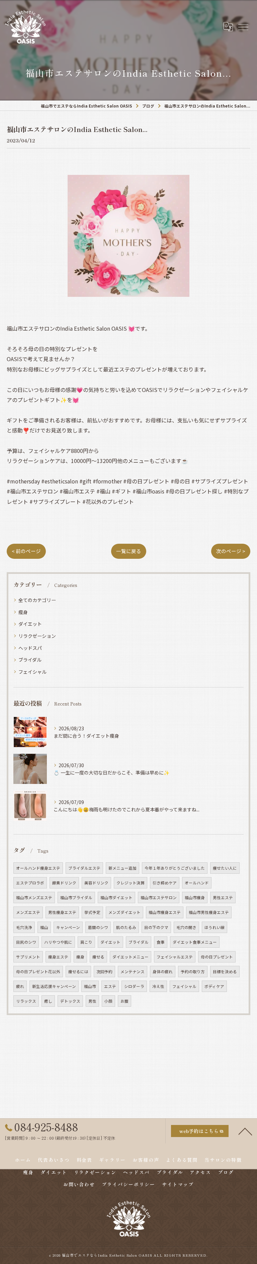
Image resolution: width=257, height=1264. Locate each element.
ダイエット (30, 623)
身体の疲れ (163, 971)
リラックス (26, 1001)
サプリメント (28, 956)
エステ (110, 986)
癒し (48, 1001)
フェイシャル (32, 671)
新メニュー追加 (122, 868)
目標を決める (225, 971)
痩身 (80, 956)
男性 (92, 1001)
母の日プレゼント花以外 (38, 971)
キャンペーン (68, 927)
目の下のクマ (156, 927)
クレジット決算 (130, 882)
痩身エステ (58, 956)
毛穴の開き (186, 927)
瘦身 (23, 612)
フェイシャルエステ (175, 956)
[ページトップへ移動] (245, 1131)
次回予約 (104, 971)
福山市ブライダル (76, 897)
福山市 (90, 986)
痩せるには (78, 971)
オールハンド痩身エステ (38, 868)
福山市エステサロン (159, 897)
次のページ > (230, 550)
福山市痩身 (195, 897)
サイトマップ (178, 1184)
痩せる (98, 956)
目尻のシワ (26, 942)
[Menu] (243, 26)
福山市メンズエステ (34, 897)
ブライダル (29, 659)
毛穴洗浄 (24, 927)
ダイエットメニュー (130, 956)
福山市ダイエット (116, 897)
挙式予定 (92, 912)
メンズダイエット (124, 912)
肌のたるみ (126, 927)
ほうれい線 (214, 927)
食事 (161, 942)
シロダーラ (134, 986)
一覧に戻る (128, 550)
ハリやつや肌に (58, 942)
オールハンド (197, 882)
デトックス (70, 1001)
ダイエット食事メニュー (195, 942)
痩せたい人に (225, 868)
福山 (44, 927)
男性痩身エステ (62, 912)
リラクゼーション (37, 636)
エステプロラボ (30, 882)
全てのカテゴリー (37, 600)
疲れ (20, 986)
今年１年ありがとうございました (175, 868)
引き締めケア (165, 882)
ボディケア (214, 986)
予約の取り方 (193, 971)
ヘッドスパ (30, 648)
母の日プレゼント (217, 956)
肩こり (86, 942)
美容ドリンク (96, 882)
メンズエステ (28, 912)
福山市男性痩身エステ (209, 912)
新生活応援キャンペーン (54, 986)
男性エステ (223, 897)
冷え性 (158, 986)
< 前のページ (26, 550)
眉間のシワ (98, 927)
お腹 (124, 1001)
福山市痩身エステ (165, 912)
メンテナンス (132, 971)
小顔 (108, 1001)
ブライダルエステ (84, 868)
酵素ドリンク (64, 882)
